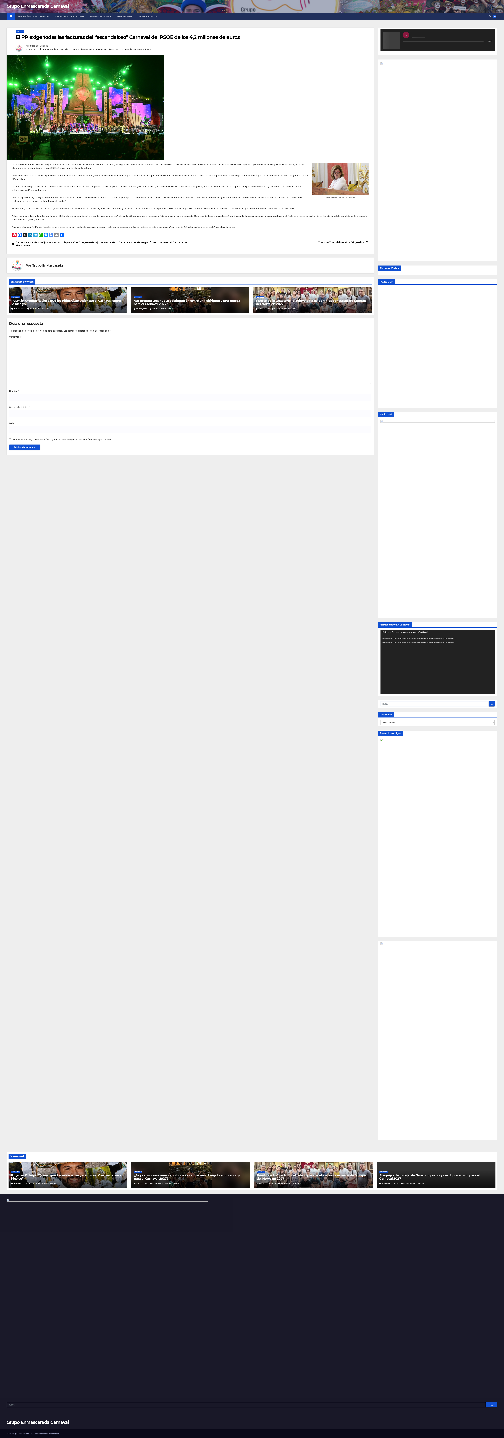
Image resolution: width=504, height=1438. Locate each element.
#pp (127, 49)
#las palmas (101, 49)
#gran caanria (72, 49)
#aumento (48, 49)
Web (11, 423)
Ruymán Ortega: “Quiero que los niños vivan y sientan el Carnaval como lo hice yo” (66, 302)
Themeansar (54, 1433)
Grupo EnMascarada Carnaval (38, 6)
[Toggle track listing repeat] (416, 46)
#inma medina (87, 49)
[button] (490, 16)
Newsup (42, 1433)
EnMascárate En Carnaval (33, 16)
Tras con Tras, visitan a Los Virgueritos (341, 242)
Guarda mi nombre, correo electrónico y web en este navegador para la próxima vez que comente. (62, 439)
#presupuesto (137, 49)
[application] (437, 662)
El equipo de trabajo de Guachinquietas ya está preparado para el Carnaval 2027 (429, 1176)
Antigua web (124, 16)
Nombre (14, 391)
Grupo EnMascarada (38, 46)
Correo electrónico (19, 407)
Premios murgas (100, 16)
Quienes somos (147, 16)
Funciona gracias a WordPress (19, 1433)
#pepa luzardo (116, 49)
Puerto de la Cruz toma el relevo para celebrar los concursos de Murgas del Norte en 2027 (311, 302)
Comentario (16, 336)
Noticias (20, 31)
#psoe (148, 49)
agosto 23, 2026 (22, 1183)
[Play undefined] (406, 35)
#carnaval (59, 49)
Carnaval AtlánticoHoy (69, 16)
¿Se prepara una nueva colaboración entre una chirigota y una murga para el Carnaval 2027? (187, 302)
